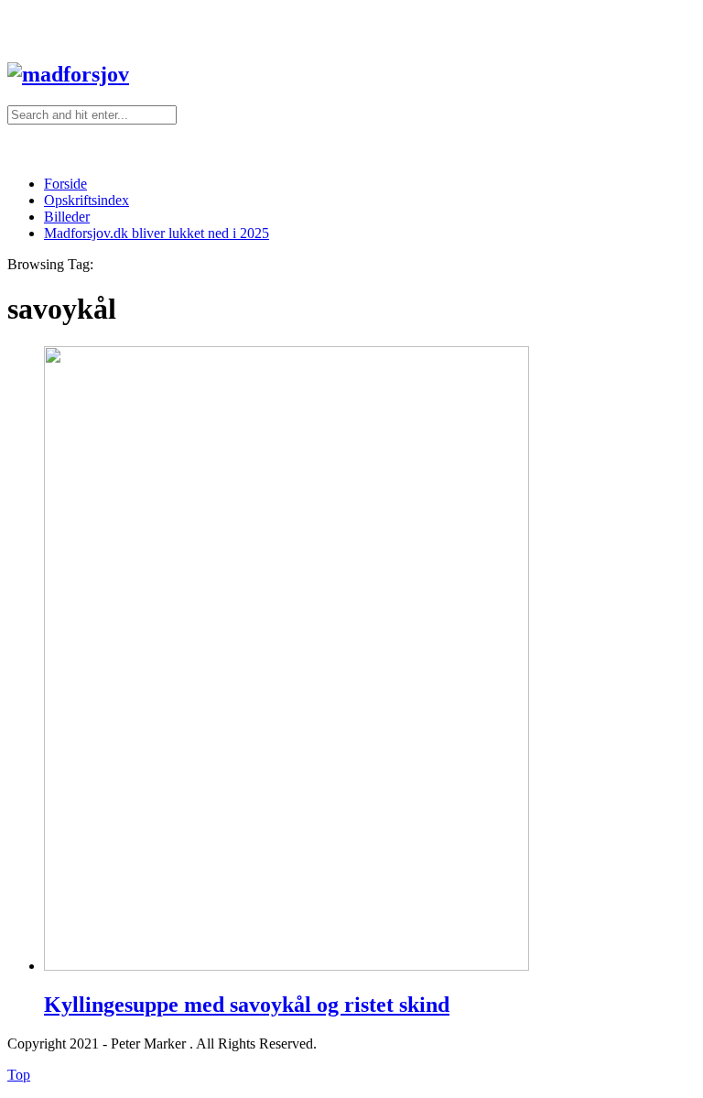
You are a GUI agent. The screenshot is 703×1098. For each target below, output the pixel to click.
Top (18, 1074)
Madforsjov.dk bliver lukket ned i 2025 (156, 233)
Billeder (67, 216)
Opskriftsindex (86, 200)
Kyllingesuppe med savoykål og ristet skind (246, 1004)
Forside (65, 183)
